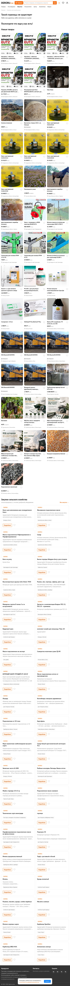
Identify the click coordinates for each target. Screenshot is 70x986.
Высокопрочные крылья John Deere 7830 (17, 582)
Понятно (47, 981)
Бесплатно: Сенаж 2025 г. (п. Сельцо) (32, 124)
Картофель (41, 721)
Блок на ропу (7, 559)
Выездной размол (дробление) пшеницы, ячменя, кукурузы (31, 388)
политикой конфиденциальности (29, 982)
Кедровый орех (8, 629)
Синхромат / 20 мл (7, 322)
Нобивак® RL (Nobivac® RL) (32, 322)
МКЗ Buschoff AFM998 (8, 355)
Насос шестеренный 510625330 (7, 190)
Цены (35, 6)
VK (53, 972)
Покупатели (28, 6)
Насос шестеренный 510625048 (30, 157)
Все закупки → (64, 502)
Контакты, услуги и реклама (41, 971)
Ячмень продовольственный (12, 856)
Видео (49, 6)
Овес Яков (50, 90)
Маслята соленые (43, 902)
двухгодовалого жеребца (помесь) (54, 190)
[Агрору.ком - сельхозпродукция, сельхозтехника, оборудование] (7, 3)
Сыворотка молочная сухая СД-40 (48, 651)
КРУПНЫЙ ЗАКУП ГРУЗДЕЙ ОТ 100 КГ (15, 674)
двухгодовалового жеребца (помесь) (9, 223)
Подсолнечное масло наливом (47, 791)
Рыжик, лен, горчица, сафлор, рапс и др (50, 582)
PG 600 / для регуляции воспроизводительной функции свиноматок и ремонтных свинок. (31, 289)
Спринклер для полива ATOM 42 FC (33, 256)
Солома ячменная (6, 123)
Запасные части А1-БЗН (11, 768)
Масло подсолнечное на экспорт (14, 651)
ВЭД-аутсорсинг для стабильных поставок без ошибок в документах (9, 454)
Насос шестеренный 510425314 (7, 157)
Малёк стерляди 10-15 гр (11, 791)
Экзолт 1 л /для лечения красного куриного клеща (9, 289)
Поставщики (11, 6)
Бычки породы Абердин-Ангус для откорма (52, 559)
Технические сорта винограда (13, 813)
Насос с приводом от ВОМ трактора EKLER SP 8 (32, 223)
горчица (40, 813)
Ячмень (5, 879)
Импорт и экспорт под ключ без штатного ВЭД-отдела (32, 454)
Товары (3, 6)
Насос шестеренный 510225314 (53, 124)
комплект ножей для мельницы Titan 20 (51, 629)
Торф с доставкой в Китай (46, 856)
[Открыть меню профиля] (67, 3)
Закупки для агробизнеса (14, 10)
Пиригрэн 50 (41, 832)
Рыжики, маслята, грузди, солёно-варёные (17, 902)
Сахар (39, 535)
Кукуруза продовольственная (56, 454)
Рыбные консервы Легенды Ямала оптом (51, 768)
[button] (55, 2)
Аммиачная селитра (44, 947)
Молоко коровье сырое (11, 924)
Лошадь (5, 699)
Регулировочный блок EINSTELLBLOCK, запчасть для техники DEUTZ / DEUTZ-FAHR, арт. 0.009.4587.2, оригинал (33, 91)
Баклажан (4, 420)
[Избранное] (63, 3)
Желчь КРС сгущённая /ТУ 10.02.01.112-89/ (55, 322)
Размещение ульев (30, 189)
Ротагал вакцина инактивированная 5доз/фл (55, 289)
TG (61, 972)
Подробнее (7, 525)
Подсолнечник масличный (9, 487)
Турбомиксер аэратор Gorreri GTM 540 (56, 388)
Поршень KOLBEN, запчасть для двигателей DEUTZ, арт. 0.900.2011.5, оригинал (9, 91)
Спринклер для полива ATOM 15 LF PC (10, 256)
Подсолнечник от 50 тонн (11, 721)
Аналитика (42, 6)
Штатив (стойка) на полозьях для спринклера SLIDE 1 (56, 256)
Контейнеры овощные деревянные (49, 699)
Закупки (19, 6)
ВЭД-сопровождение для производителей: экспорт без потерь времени (56, 421)
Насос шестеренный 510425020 (53, 157)
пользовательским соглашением (10, 977)
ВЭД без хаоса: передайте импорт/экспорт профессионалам (32, 421)
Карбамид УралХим (43, 924)
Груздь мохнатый (43, 879)
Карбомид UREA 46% (10, 947)
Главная (3, 10)
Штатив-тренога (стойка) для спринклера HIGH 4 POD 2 (56, 223)
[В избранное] (21, 57)
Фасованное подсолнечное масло (48, 510)
